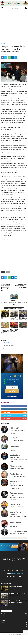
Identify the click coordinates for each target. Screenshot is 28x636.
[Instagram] (11, 576)
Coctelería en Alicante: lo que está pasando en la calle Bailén (23, 319)
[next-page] (15, 336)
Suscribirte (23, 418)
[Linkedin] (12, 57)
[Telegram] (15, 57)
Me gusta (24, 406)
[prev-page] (13, 336)
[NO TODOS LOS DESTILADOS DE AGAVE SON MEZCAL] (14, 313)
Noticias (5, 41)
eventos (2, 622)
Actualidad (21, 316)
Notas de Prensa (4, 618)
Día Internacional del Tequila (23, 329)
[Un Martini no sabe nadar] (5, 313)
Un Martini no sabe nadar (4, 318)
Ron (1, 624)
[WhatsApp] (9, 57)
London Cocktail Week (5, 342)
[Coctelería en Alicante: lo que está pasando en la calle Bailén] (23, 313)
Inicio (2, 41)
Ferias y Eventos (4, 626)
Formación (12, 316)
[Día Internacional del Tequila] (23, 325)
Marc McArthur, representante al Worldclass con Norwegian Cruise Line (6, 287)
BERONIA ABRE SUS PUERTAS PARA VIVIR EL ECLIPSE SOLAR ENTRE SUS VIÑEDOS (14, 330)
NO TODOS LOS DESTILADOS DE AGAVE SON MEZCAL (14, 318)
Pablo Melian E (5, 54)
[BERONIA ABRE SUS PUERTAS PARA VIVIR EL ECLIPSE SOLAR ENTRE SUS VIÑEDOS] (14, 325)
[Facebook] (2, 57)
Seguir (24, 409)
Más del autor (20, 308)
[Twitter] (5, 57)
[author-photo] (14, 296)
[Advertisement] (14, 25)
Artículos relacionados (10, 308)
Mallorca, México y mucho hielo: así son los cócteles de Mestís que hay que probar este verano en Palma (5, 331)
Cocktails (3, 620)
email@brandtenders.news (17, 573)
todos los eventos (4, 348)
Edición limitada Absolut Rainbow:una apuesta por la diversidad (21, 286)
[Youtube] (20, 576)
